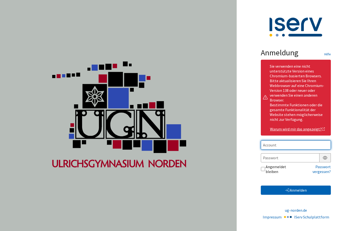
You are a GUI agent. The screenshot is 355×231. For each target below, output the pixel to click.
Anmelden (298, 190)
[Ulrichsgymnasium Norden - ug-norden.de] (118, 115)
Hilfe (327, 54)
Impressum (272, 217)
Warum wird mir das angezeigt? (296, 129)
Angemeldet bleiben (276, 169)
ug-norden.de (296, 210)
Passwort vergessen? (321, 169)
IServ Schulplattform (311, 217)
